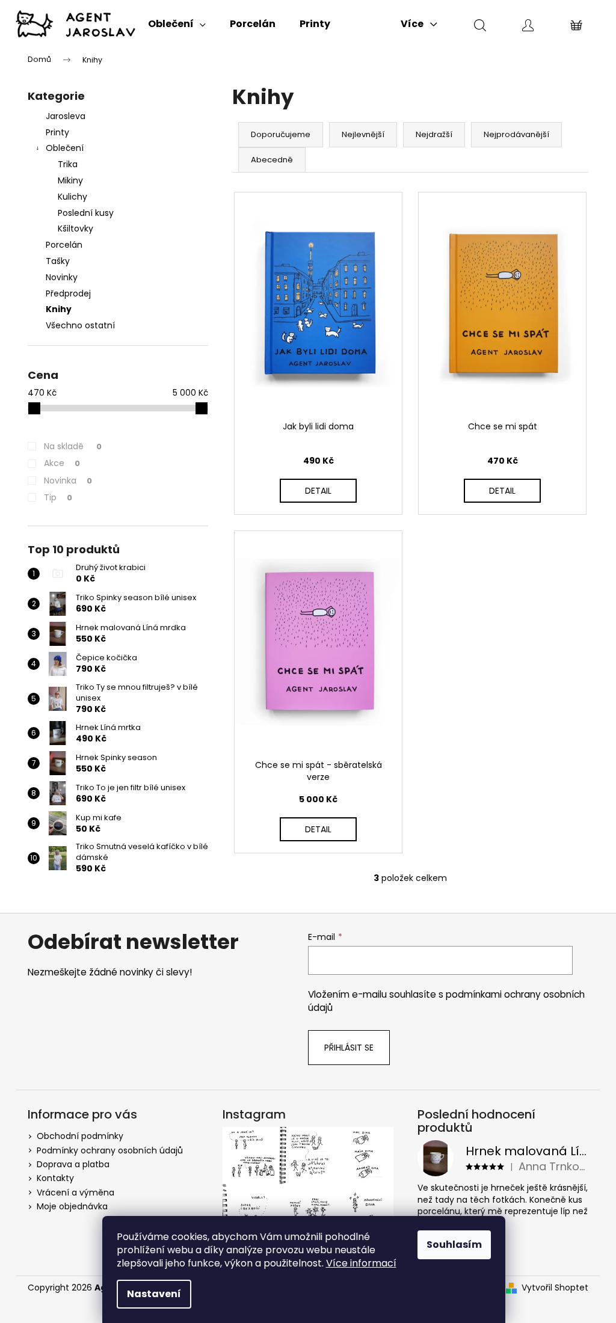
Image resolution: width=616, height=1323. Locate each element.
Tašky (58, 261)
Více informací (361, 1263)
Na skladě (73, 446)
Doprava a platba (73, 1164)
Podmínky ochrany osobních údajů (110, 1150)
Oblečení (65, 148)
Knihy (59, 309)
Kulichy (72, 197)
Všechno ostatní (80, 325)
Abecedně (272, 159)
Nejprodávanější (516, 134)
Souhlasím (454, 1244)
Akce (62, 463)
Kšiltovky (75, 229)
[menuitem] (177, 24)
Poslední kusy (86, 213)
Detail (318, 491)
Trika (68, 164)
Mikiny (70, 180)
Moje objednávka (72, 1206)
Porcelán (64, 245)
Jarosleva (65, 116)
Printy (57, 132)
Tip (58, 497)
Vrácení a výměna (75, 1192)
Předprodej (68, 293)
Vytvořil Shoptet (555, 1288)
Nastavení (154, 1294)
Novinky (62, 277)
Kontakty (55, 1178)
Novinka (68, 480)
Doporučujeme (280, 134)
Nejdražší (434, 134)
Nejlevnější (363, 134)
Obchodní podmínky (80, 1136)
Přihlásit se (349, 1048)
